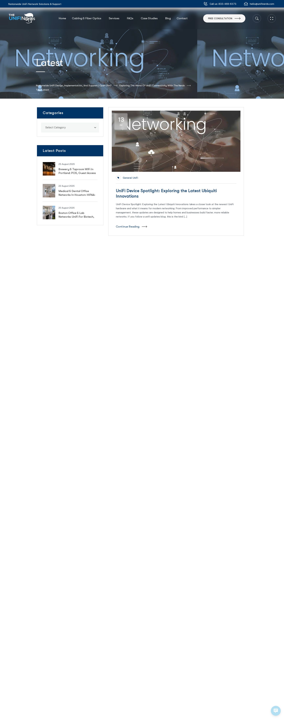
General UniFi (130, 177)
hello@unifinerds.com (262, 3)
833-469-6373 (227, 3)
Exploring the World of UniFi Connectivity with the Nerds (152, 85)
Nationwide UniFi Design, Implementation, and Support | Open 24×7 (73, 85)
